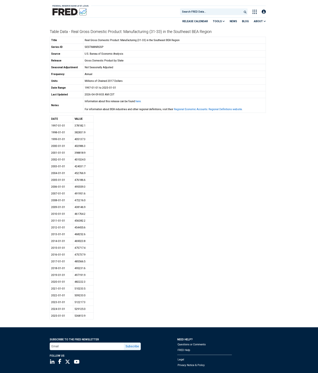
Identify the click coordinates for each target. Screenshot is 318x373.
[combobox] (211, 11)
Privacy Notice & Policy (191, 365)
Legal (181, 359)
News (233, 21)
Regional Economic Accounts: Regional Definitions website (208, 109)
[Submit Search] (245, 11)
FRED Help (184, 350)
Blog (245, 21)
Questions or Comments (192, 344)
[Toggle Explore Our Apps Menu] (255, 12)
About (259, 21)
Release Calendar (195, 21)
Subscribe (132, 346)
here (138, 101)
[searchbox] (212, 11)
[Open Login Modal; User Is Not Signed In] (264, 12)
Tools (217, 21)
